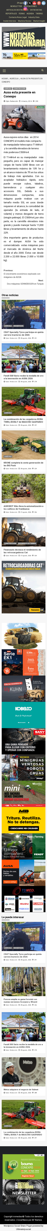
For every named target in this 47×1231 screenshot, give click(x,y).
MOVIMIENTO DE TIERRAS (27, 543)
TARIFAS (39, 14)
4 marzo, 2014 (26, 101)
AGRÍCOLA (7, 88)
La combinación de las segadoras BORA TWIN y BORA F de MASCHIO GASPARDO (23, 420)
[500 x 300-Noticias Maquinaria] (23, 1166)
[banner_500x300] (23, 662)
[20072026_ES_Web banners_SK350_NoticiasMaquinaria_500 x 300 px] (23, 715)
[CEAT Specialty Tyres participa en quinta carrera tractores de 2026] (23, 314)
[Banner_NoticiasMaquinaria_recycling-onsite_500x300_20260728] (23, 820)
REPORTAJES (11, 14)
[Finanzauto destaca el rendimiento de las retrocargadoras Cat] (23, 532)
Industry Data (33, 17)
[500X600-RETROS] (23, 587)
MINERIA (17, 1083)
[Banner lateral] (23, 688)
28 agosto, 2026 (25, 338)
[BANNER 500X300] (23, 1191)
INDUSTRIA (8, 1083)
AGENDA (30, 14)
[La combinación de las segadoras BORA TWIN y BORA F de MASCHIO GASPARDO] (23, 401)
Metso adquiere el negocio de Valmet (21, 1089)
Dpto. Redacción (12, 101)
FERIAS (22, 14)
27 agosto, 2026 (25, 512)
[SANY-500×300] (23, 741)
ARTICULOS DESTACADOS (17, 10)
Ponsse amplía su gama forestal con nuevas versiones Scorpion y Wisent (20, 1000)
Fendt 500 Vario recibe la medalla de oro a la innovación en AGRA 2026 (23, 377)
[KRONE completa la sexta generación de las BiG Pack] (23, 445)
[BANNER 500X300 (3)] (23, 767)
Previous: (22, 273)
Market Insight (39, 21)
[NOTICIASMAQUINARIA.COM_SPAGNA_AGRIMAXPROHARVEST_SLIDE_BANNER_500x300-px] (23, 636)
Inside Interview (9, 21)
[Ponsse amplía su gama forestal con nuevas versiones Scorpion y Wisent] (23, 981)
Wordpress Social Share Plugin (18, 1226)
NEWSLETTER (16, 6)
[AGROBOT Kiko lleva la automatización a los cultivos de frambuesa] (23, 488)
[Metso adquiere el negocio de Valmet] (23, 1071)
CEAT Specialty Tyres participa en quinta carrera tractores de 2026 (23, 333)
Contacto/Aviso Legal (18, 17)
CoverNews (22, 1220)
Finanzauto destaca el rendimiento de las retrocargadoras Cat (22, 551)
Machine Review (24, 21)
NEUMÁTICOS (18, 326)
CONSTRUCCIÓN (19, 88)
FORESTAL (7, 993)
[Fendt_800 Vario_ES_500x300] (23, 846)
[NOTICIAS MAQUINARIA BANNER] (23, 793)
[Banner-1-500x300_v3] (23, 872)
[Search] (42, 70)
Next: (25, 282)
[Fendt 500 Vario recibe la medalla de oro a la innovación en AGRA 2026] (23, 357)
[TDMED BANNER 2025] (23, 899)
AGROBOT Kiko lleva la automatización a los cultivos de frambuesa (23, 507)
